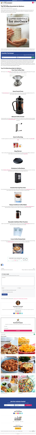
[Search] (34, 334)
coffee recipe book (11, 241)
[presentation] (9, 345)
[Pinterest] (18, 313)
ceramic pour (28, 189)
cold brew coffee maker (29, 206)
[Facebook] (14, 313)
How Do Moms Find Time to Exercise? (7, 269)
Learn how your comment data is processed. (20, 298)
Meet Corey (17, 311)
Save (33, 57)
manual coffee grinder (11, 119)
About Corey (17, 421)
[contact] (22, 313)
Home (13, 421)
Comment (4, 277)
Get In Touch (21, 421)
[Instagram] (16, 313)
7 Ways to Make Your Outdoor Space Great (28, 269)
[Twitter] (20, 313)
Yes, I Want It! (18, 428)
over (31, 189)
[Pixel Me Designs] (33, 431)
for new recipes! (18, 0)
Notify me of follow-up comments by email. (9, 290)
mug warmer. (25, 153)
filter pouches (27, 223)
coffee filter (9, 71)
